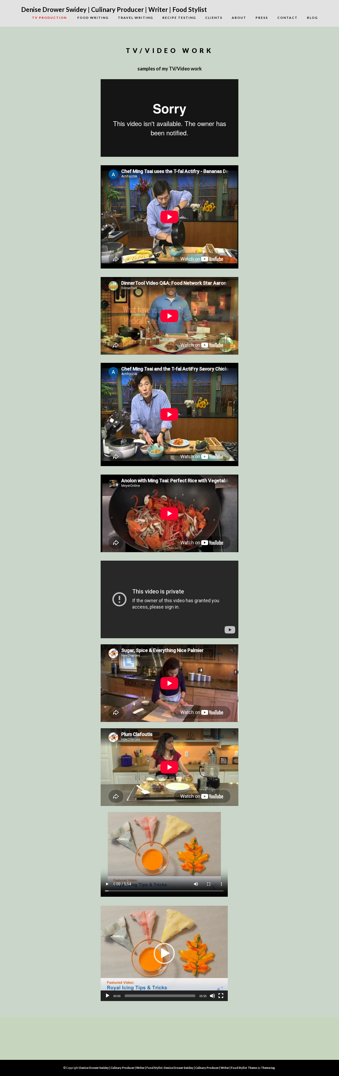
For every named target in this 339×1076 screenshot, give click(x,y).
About (239, 18)
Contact (287, 18)
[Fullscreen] (221, 995)
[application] (164, 953)
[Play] (107, 995)
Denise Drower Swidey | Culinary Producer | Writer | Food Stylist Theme (210, 1067)
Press (262, 18)
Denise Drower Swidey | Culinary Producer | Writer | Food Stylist (114, 9)
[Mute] (212, 995)
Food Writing (93, 18)
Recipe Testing (179, 18)
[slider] (160, 995)
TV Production (45, 18)
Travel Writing (135, 18)
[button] (164, 953)
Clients (213, 18)
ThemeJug (268, 1067)
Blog (312, 18)
